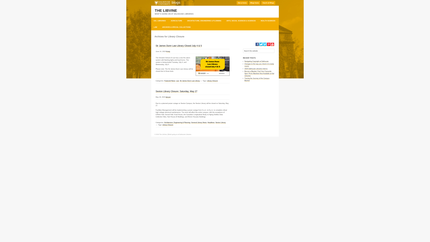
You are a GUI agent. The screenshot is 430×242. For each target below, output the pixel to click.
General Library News (199, 122)
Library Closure (212, 81)
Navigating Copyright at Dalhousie (256, 61)
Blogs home (254, 3)
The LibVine (166, 11)
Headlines (211, 122)
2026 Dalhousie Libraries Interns (256, 69)
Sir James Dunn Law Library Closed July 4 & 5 (179, 45)
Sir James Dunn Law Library (190, 81)
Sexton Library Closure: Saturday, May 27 (176, 91)
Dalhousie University (162, 3)
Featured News (169, 81)
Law (177, 81)
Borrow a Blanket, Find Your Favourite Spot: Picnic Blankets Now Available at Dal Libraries (259, 73)
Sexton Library (220, 122)
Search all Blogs (268, 3)
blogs (176, 2)
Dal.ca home (242, 3)
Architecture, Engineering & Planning (177, 122)
